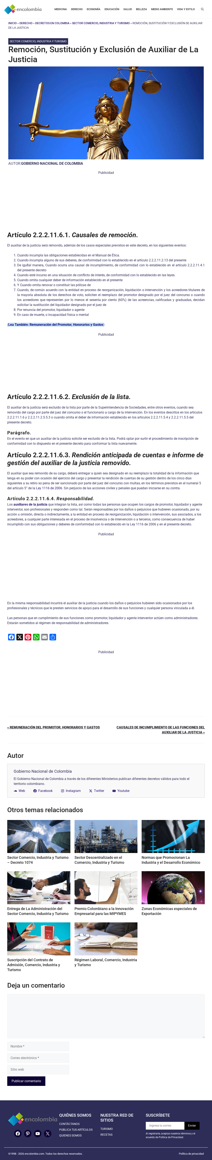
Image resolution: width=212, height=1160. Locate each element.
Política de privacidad (191, 1153)
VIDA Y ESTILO (186, 9)
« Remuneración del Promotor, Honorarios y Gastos (53, 727)
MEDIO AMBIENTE (162, 9)
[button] (202, 9)
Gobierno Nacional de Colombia (52, 163)
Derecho (26, 23)
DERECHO (77, 9)
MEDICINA (60, 9)
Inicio (12, 23)
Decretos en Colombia (52, 23)
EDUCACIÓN (112, 9)
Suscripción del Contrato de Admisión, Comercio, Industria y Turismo (33, 965)
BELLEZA (141, 9)
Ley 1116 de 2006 (49, 488)
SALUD (127, 9)
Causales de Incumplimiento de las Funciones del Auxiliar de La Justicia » (161, 729)
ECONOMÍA (93, 9)
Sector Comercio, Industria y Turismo (101, 23)
